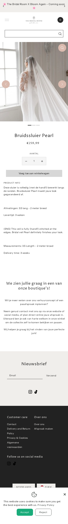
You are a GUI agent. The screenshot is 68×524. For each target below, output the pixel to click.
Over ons (39, 424)
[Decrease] (26, 161)
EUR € (48, 487)
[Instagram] (9, 463)
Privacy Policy (46, 505)
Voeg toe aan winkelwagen (34, 173)
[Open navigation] (7, 20)
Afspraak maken (43, 428)
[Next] (62, 84)
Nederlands (23, 487)
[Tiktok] (14, 463)
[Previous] (6, 84)
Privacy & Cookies (17, 438)
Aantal (34, 153)
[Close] (65, 492)
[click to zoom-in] (62, 48)
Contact (12, 424)
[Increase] (42, 161)
